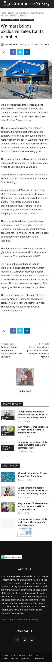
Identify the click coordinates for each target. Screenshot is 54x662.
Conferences (38, 658)
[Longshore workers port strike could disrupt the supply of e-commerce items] (8, 523)
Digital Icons (25, 658)
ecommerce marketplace (18, 13)
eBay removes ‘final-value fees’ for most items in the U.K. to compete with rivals (33, 430)
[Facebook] (13, 52)
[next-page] (7, 457)
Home (3, 13)
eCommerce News (27, 20)
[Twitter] (20, 52)
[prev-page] (2, 457)
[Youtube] (32, 640)
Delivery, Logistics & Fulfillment (6, 447)
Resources (33, 655)
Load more (23, 534)
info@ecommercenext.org (25, 619)
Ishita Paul (12, 44)
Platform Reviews (10, 658)
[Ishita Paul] (3, 44)
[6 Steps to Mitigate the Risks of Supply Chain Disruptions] (8, 477)
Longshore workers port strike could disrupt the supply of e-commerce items (32, 445)
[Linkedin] (27, 52)
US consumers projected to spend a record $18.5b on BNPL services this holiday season (33, 415)
